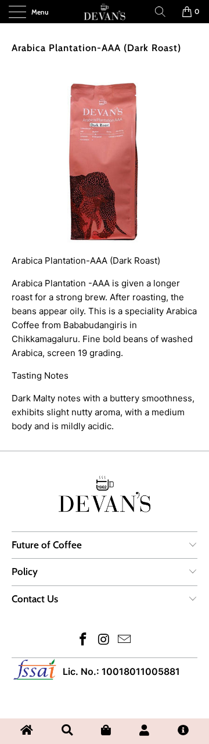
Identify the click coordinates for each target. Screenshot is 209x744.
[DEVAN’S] (104, 11)
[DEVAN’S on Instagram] (104, 640)
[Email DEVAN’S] (125, 640)
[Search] (160, 11)
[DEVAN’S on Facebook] (83, 640)
